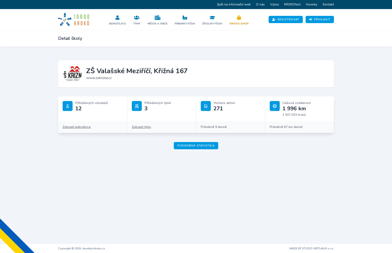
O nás (260, 4)
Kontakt (328, 4)
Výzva (274, 4)
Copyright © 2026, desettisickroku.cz (81, 248)
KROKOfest (292, 4)
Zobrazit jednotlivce (77, 127)
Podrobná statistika (196, 145)
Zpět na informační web (234, 4)
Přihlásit (322, 19)
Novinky (311, 4)
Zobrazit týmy (141, 127)
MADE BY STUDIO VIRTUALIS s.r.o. (311, 248)
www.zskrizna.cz (99, 77)
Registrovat (288, 19)
